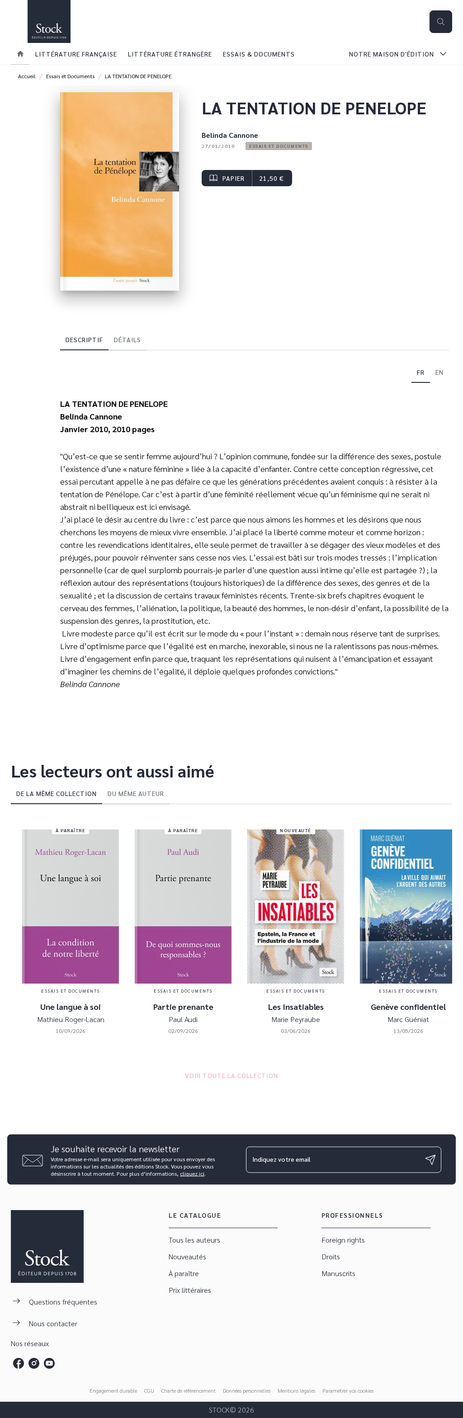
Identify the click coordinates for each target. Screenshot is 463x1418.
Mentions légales (296, 1390)
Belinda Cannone (230, 135)
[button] (279, 146)
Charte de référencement (188, 1390)
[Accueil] (49, 21)
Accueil (27, 76)
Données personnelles (246, 1390)
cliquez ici (192, 1173)
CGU (149, 1390)
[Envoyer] (430, 1159)
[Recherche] (441, 21)
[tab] (20, 54)
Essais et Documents (70, 76)
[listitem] (18, 1363)
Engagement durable (113, 1390)
